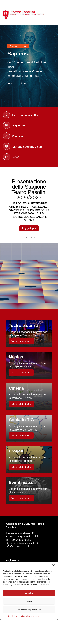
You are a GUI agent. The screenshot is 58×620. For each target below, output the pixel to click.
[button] (53, 565)
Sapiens (17, 53)
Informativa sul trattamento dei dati (34, 616)
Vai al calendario (21, 341)
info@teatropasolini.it (18, 546)
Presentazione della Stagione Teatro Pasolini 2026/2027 (29, 189)
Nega (29, 601)
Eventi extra (18, 46)
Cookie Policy (13, 616)
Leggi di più (29, 228)
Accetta (29, 593)
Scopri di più (15, 83)
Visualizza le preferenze (29, 609)
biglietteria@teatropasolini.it (22, 543)
